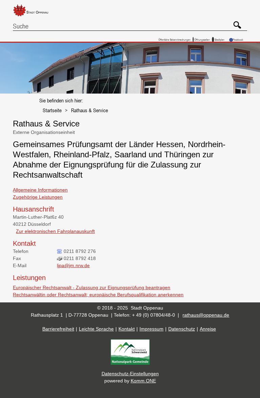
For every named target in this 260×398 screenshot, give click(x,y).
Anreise (208, 329)
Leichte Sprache (96, 329)
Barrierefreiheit (58, 329)
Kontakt (126, 329)
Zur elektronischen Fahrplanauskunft (55, 231)
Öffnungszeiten (202, 39)
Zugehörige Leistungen (38, 197)
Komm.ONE (143, 380)
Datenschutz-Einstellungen (130, 373)
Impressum (151, 329)
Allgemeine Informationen (40, 190)
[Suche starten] (234, 22)
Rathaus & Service (89, 110)
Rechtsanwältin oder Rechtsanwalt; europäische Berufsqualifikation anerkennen (98, 294)
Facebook (238, 39)
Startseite (52, 110)
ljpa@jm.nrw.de (73, 265)
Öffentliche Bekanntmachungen (174, 39)
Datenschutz (181, 329)
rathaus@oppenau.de (205, 315)
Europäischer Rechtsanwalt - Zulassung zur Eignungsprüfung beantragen (91, 287)
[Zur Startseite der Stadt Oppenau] (36, 17)
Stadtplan (219, 39)
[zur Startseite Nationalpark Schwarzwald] (130, 363)
